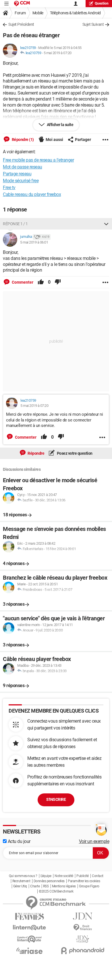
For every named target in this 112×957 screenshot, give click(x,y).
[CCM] (22, 3)
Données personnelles (49, 881)
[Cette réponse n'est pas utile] (57, 282)
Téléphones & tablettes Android (75, 13)
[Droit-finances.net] (82, 927)
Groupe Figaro (89, 886)
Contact (97, 876)
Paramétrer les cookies (84, 881)
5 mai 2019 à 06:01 (34, 242)
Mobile (37, 13)
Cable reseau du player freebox (32, 194)
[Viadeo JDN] (82, 939)
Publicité (82, 876)
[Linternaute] (29, 927)
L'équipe (45, 876)
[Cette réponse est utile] (41, 282)
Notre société (64, 876)
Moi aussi (54, 139)
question (102, 3)
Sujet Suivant (93, 24)
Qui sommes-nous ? (23, 876)
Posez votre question (74, 453)
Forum (20, 13)
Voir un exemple (94, 841)
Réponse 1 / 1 (15, 223)
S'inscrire (56, 799)
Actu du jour (18, 841)
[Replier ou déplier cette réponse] (106, 223)
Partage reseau (17, 174)
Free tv (9, 187)
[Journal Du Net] (82, 916)
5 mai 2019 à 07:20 (58, 53)
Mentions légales (64, 886)
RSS (46, 886)
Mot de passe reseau (22, 167)
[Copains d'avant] (29, 939)
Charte (35, 886)
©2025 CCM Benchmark (56, 891)
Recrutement (21, 881)
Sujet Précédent (21, 24)
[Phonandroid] (82, 950)
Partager (83, 139)
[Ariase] (29, 951)
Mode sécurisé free (20, 180)
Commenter (22, 282)
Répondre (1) (22, 139)
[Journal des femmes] (29, 916)
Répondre (36, 453)
